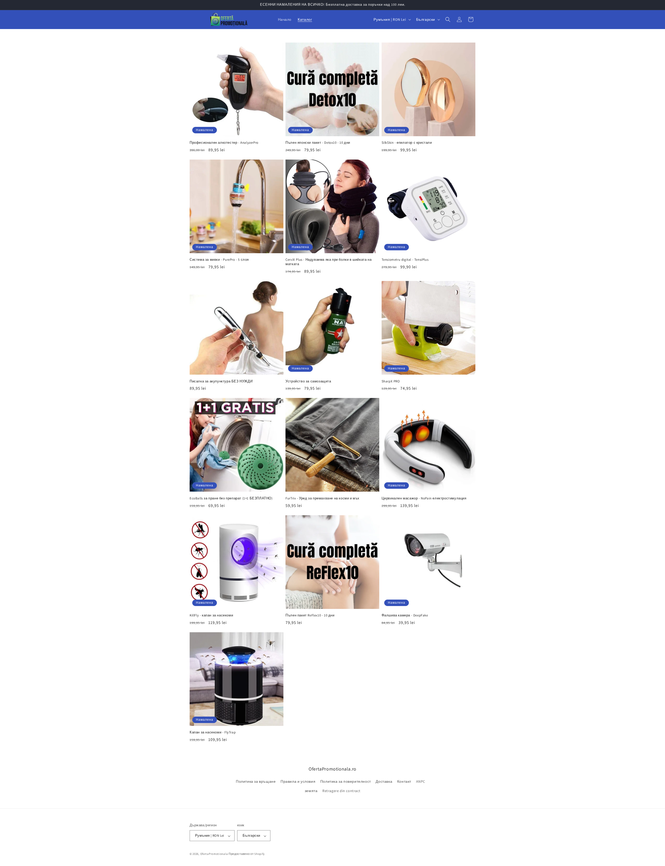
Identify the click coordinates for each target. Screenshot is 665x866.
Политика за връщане (256, 781)
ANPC (420, 781)
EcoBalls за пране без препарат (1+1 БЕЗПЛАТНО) (231, 498)
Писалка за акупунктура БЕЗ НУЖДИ (221, 381)
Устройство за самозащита (308, 381)
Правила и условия (298, 781)
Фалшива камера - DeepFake (405, 615)
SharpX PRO (391, 381)
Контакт (404, 781)
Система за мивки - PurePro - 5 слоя (219, 260)
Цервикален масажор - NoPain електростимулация (424, 498)
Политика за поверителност (345, 781)
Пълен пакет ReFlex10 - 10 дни (309, 615)
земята (311, 790)
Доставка (384, 781)
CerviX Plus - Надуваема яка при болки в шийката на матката (328, 262)
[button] (448, 19)
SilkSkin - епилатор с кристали (407, 143)
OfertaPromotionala (214, 854)
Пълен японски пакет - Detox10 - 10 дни (317, 143)
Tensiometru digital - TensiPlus (405, 260)
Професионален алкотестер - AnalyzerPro (224, 143)
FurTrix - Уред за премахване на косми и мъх (322, 498)
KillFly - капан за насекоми (211, 615)
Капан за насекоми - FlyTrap (213, 732)
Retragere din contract (341, 790)
